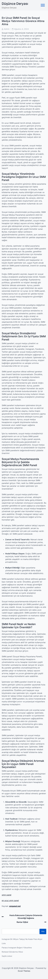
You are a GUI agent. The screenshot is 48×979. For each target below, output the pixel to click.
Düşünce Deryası (15, 4)
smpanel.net (15, 906)
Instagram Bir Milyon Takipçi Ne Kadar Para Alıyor (22, 939)
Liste (4, 943)
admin (6, 29)
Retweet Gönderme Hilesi (12, 952)
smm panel (6, 895)
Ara (42, 931)
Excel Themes (24, 971)
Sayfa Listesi (7, 956)
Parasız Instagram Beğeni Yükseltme (17, 947)
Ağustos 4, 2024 (21, 29)
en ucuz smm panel (10, 900)
